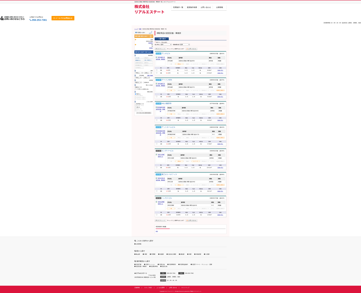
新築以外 (146, 82)
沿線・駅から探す (143, 36)
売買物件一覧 (178, 7)
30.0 (167, 73)
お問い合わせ (206, 7)
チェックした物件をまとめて (175, 49)
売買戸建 (138, 264)
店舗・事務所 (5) (147, 60)
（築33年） (221, 151)
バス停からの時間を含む (142, 89)
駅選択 (151, 48)
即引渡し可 (140, 105)
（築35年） (221, 174)
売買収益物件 (184, 264)
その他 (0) (137, 67)
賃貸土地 (164, 266)
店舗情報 (137, 287)
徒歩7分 (192, 87)
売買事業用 (172, 264)
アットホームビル (168, 127)
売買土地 (162, 264)
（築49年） (221, 103)
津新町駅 (198, 254)
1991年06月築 (214, 174)
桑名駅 (182, 254)
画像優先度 (176, 44)
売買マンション (150, 264)
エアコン (139, 110)
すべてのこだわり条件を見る (143, 113)
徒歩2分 (194, 158)
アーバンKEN (167, 80)
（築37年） (221, 80)
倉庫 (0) (146, 62)
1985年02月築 (214, 53)
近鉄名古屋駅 (172, 254)
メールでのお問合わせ (64, 18)
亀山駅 (138, 254)
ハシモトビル (167, 198)
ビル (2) (137, 58)
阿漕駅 (153, 254)
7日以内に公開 (140, 99)
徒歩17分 (196, 134)
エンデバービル (168, 151)
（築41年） (221, 53)
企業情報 (219, 7)
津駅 (145, 254)
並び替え (157, 44)
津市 (157, 231)
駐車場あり (140, 103)
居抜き (138, 109)
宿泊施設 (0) (138, 65)
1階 (138, 107)
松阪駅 (162, 254)
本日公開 (139, 95)
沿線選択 (150, 43)
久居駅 (208, 254)
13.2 (167, 144)
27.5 (167, 191)
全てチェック (161, 49)
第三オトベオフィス (169, 174)
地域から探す (143, 32)
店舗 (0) (146, 58)
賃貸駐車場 (154, 266)
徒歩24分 (192, 181)
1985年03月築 (214, 127)
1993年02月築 (214, 151)
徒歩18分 (196, 111)
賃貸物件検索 (192, 7)
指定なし (138, 94)
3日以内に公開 (140, 97)
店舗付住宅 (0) (139, 62)
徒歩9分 (192, 61)
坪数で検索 (150, 75)
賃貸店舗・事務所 (141, 266)
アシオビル (166, 53)
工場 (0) (146, 65)
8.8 (167, 70)
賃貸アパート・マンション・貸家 (202, 264)
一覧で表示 (162, 38)
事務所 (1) (137, 60)
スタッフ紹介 (148, 287)
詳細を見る (220, 70)
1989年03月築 (214, 80)
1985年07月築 (214, 198)
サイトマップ (185, 287)
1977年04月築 (214, 103)
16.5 (167, 120)
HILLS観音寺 (166, 103)
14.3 (167, 96)
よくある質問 (161, 287)
